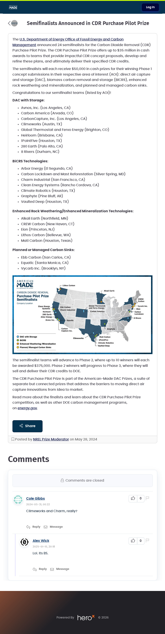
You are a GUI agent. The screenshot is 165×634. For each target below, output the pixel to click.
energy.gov (27, 408)
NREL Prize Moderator (51, 439)
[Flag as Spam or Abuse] (148, 498)
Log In (150, 7)
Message (56, 526)
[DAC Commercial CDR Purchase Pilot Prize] (13, 23)
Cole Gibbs (35, 498)
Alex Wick (41, 541)
